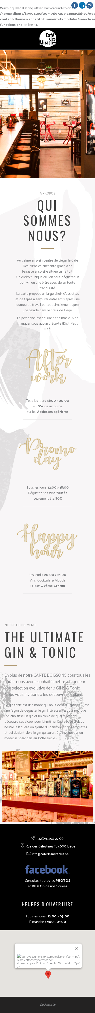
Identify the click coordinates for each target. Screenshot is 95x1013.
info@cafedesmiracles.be (50, 854)
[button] (48, 975)
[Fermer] (76, 949)
